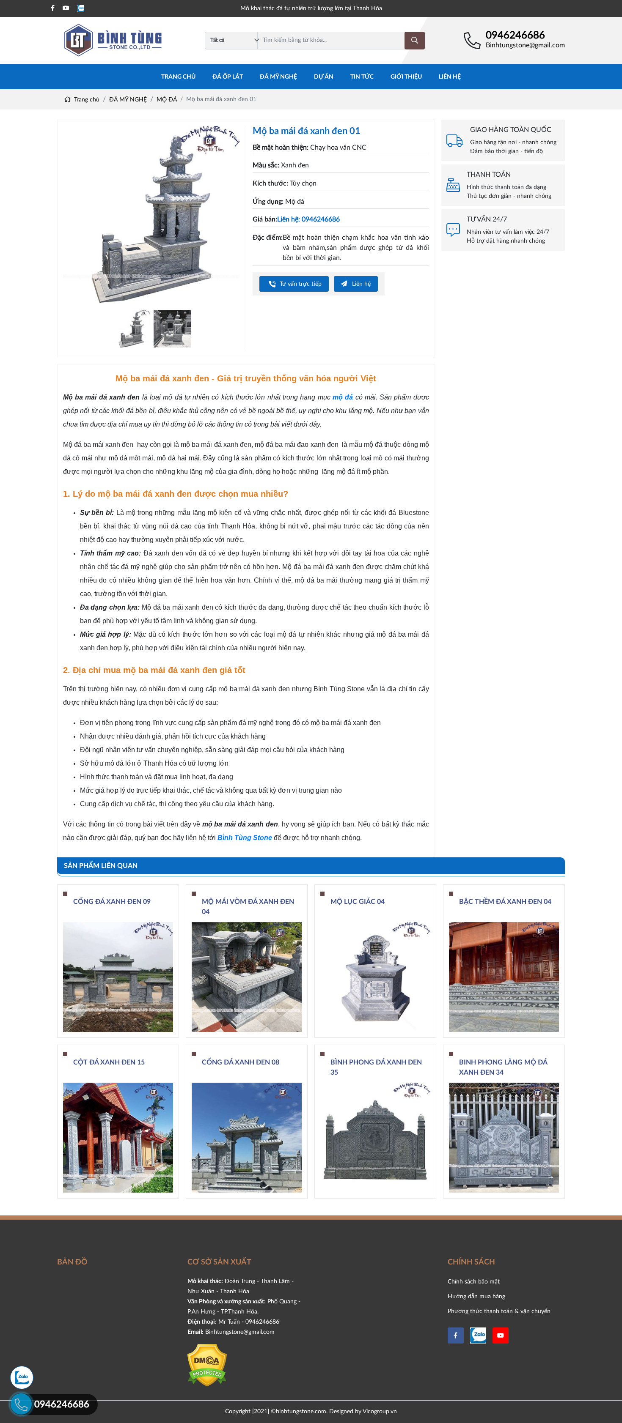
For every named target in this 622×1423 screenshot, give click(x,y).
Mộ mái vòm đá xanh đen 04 (248, 906)
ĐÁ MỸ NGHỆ (278, 77)
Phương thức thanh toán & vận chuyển (499, 1311)
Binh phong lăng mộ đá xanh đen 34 (503, 1067)
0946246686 (515, 35)
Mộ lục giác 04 (357, 901)
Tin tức (362, 77)
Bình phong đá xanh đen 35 (376, 1067)
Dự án (323, 77)
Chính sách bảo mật (474, 1281)
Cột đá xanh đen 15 (109, 1062)
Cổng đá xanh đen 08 (240, 1062)
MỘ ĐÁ (167, 100)
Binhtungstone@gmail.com (525, 45)
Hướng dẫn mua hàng (476, 1296)
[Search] (415, 40)
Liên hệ (450, 77)
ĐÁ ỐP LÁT (227, 77)
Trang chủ (178, 77)
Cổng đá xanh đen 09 (112, 901)
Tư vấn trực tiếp (300, 284)
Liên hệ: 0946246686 (308, 219)
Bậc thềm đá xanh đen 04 (505, 901)
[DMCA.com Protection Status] (207, 1365)
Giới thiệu (406, 77)
